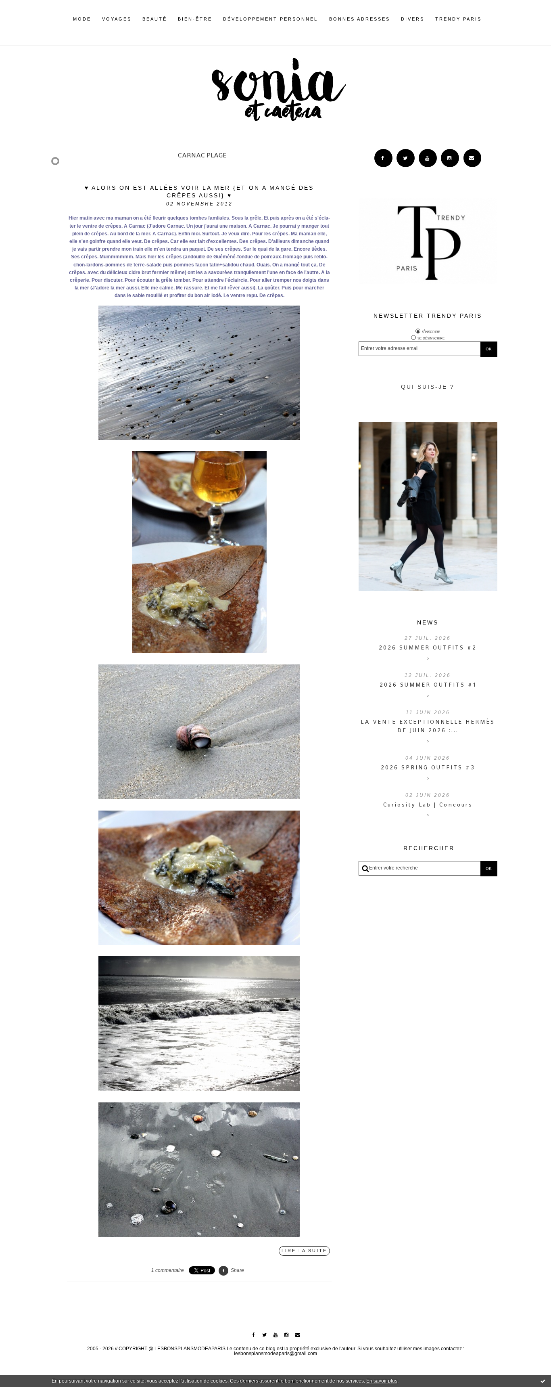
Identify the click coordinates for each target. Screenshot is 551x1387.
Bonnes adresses (359, 19)
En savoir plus (381, 1381)
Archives (487, 19)
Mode (82, 19)
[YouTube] (428, 158)
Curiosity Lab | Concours (428, 804)
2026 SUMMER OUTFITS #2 (428, 647)
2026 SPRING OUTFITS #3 (428, 767)
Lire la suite (304, 1250)
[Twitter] (406, 158)
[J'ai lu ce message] (543, 1381)
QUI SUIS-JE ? (428, 386)
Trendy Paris (458, 19)
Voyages (116, 19)
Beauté (154, 19)
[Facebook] (383, 158)
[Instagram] (450, 158)
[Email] (472, 158)
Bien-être (195, 19)
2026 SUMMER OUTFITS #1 (428, 684)
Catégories (493, 19)
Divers (412, 19)
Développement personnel (270, 19)
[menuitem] (82, 25)
